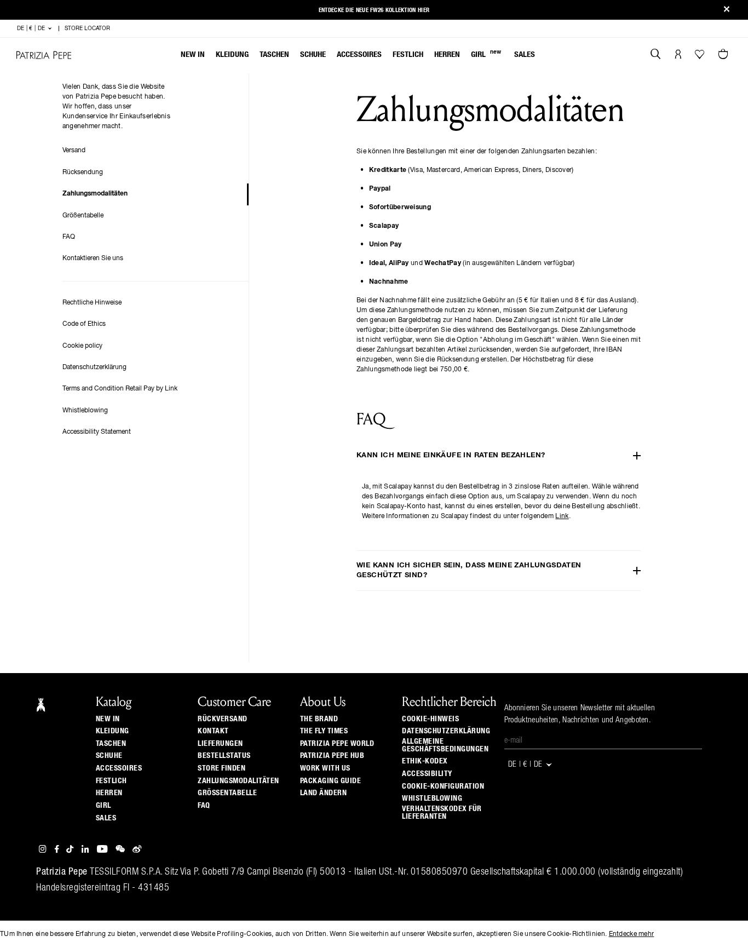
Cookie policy (82, 346)
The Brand (319, 719)
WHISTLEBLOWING (432, 798)
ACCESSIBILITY (427, 774)
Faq (204, 805)
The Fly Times (324, 731)
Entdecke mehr (631, 934)
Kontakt (213, 731)
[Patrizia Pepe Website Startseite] (43, 55)
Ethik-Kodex (425, 761)
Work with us (325, 768)
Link (561, 516)
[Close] (727, 10)
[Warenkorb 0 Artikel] (724, 55)
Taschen (274, 54)
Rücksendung (82, 172)
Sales (524, 54)
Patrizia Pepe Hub (332, 756)
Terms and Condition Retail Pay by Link (119, 389)
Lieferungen (220, 744)
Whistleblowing (85, 410)
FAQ (68, 237)
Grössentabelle (227, 793)
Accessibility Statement (96, 432)
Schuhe (313, 54)
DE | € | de (32, 28)
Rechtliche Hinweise (92, 303)
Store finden (221, 768)
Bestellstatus (224, 756)
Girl (486, 54)
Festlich (408, 54)
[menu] (357, 55)
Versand (73, 150)
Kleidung (232, 54)
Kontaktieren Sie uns (92, 258)
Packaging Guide (330, 781)
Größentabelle (82, 215)
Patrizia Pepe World (337, 744)
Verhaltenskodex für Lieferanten (442, 812)
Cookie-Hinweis (430, 719)
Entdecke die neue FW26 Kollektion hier (374, 10)
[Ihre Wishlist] (700, 57)
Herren (447, 54)
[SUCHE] (655, 55)
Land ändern (323, 793)
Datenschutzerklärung (94, 367)
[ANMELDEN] (678, 55)
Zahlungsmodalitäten (95, 194)
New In (193, 54)
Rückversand (223, 719)
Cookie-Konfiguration (443, 786)
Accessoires (359, 54)
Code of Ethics (84, 324)
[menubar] (358, 55)
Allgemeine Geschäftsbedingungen (445, 745)
